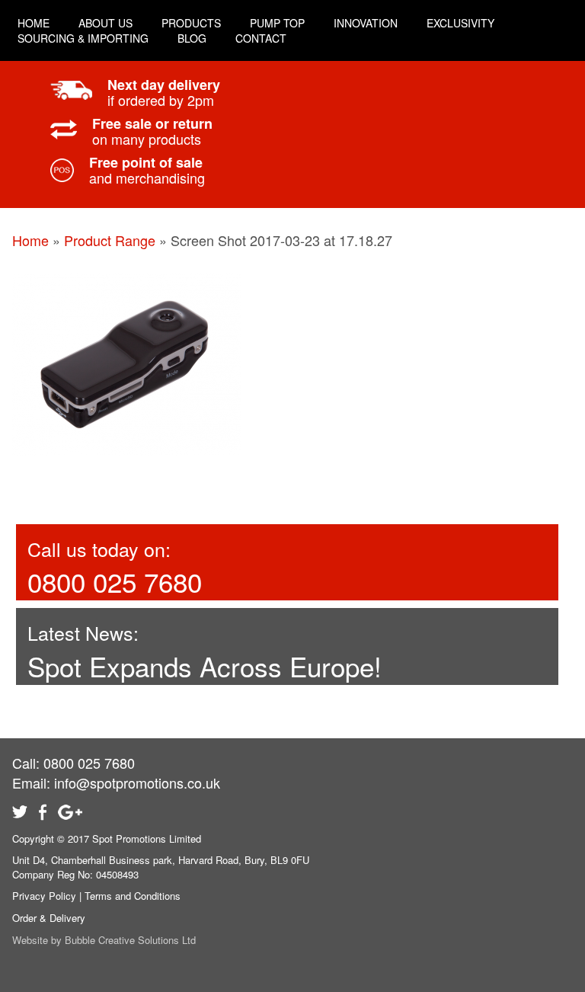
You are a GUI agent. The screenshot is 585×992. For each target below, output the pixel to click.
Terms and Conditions (133, 895)
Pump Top (277, 22)
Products (191, 22)
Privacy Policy (44, 895)
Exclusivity (460, 22)
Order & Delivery (48, 917)
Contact (260, 38)
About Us (105, 22)
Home (30, 240)
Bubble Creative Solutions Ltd (130, 940)
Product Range (109, 240)
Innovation (366, 22)
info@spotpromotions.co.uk (137, 782)
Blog (191, 38)
